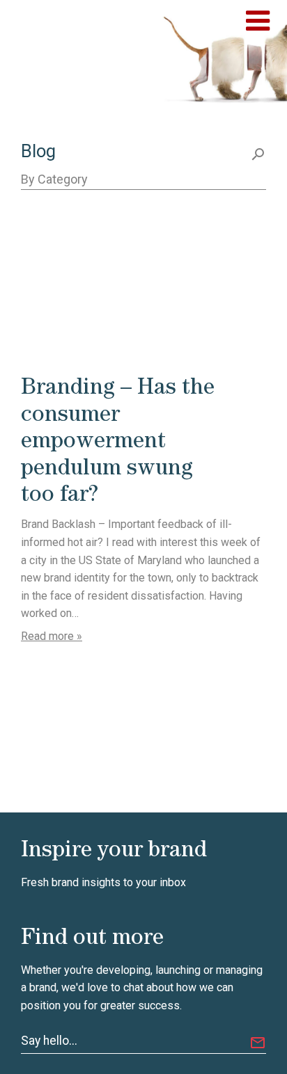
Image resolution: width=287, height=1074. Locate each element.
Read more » (51, 636)
